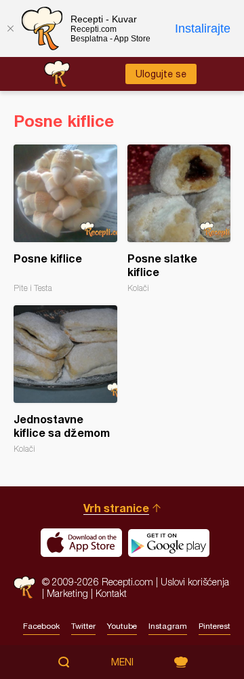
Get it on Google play (168, 542)
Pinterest (214, 626)
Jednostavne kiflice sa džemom (65, 379)
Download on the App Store (81, 542)
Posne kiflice (65, 218)
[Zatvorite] (10, 28)
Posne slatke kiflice (179, 218)
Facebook (41, 626)
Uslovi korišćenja (195, 581)
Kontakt (111, 593)
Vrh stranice (116, 507)
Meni (122, 662)
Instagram (167, 626)
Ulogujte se (161, 74)
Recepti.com (24, 587)
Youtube (122, 626)
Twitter (83, 626)
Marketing (67, 593)
